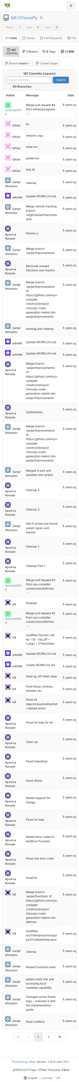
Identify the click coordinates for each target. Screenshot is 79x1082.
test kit (30, 169)
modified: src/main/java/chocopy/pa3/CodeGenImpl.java (41, 935)
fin (27, 124)
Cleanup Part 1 (35, 566)
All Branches (23, 86)
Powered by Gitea (24, 1061)
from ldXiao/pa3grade (40, 109)
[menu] (29, 1078)
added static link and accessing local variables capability (40, 983)
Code (13, 38)
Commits (11, 51)
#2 (53, 613)
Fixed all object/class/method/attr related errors (42, 704)
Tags (51, 51)
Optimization (34, 412)
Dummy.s (32, 233)
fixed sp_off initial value (41, 676)
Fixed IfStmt (34, 780)
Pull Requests (53, 38)
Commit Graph (49, 63)
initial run (32, 147)
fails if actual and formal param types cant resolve (42, 528)
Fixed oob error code (40, 858)
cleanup (31, 183)
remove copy (34, 135)
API (58, 1078)
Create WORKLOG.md (40, 665)
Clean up (32, 742)
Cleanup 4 (33, 490)
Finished (31, 603)
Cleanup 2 (32, 546)
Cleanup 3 (33, 509)
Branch (32, 51)
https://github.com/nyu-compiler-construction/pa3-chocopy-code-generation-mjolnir (42, 303)
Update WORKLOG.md (41, 196)
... (28, 113)
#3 (53, 580)
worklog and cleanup (40, 328)
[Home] (7, 5)
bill (13, 18)
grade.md (32, 158)
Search (61, 79)
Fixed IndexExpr (37, 761)
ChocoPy (28, 18)
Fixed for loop (35, 819)
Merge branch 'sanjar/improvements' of (40, 287)
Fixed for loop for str (39, 722)
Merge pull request (39, 105)
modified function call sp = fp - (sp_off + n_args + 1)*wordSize (40, 639)
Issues (30, 38)
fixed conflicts (35, 1021)
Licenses (47, 1078)
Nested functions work (41, 967)
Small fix (31, 877)
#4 (53, 105)
